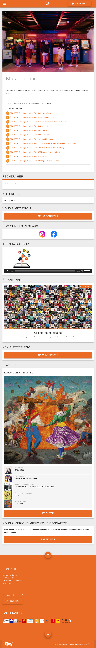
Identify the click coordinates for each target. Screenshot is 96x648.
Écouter (48, 513)
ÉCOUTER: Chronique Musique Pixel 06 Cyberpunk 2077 (30, 126)
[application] (48, 271)
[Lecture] (7, 271)
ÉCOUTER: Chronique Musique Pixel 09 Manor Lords (29, 135)
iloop (86, 644)
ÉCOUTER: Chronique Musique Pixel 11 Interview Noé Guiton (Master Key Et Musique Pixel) (43, 143)
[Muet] (82, 271)
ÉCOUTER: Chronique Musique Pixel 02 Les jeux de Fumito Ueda (34, 161)
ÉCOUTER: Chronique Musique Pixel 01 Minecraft (28, 156)
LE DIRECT (81, 3)
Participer (48, 539)
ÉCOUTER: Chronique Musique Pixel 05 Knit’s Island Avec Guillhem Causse (37, 122)
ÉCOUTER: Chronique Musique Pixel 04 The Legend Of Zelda (32, 117)
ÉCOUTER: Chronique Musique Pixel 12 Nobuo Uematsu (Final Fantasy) (36, 148)
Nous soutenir (48, 216)
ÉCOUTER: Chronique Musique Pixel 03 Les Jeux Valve (30, 113)
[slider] (87, 271)
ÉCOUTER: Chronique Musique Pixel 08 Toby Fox (28, 130)
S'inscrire (12, 601)
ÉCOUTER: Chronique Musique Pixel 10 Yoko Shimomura (31, 139)
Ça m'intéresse (48, 355)
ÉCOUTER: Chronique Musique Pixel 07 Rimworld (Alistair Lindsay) (34, 152)
